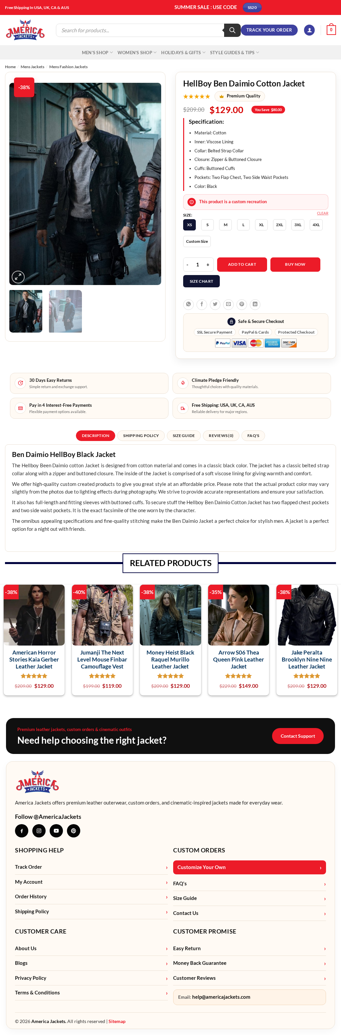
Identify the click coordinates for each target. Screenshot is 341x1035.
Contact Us (185, 913)
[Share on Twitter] (215, 304)
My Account (29, 882)
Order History (31, 896)
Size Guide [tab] (184, 435)
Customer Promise (204, 931)
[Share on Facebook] (201, 304)
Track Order (28, 867)
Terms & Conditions (37, 992)
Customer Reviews (194, 978)
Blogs (21, 963)
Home (10, 67)
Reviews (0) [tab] (221, 435)
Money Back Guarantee (199, 963)
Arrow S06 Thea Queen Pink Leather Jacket (238, 659)
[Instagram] (39, 830)
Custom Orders (199, 850)
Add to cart (242, 264)
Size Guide (185, 898)
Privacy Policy (30, 978)
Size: (187, 215)
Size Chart (201, 281)
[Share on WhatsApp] (188, 304)
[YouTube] (56, 830)
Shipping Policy (32, 911)
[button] (309, 30)
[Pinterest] (73, 830)
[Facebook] (21, 830)
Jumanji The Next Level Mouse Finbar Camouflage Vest (102, 659)
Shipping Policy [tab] (141, 435)
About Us (26, 948)
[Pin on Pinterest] (241, 304)
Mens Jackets (32, 67)
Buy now (295, 264)
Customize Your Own (201, 867)
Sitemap (117, 1021)
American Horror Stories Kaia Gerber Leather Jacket (34, 659)
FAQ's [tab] (253, 435)
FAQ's (180, 883)
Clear (322, 213)
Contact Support (298, 736)
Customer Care (41, 931)
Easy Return (187, 948)
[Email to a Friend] (228, 304)
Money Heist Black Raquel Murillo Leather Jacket (170, 659)
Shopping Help (39, 850)
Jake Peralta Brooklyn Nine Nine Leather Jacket (307, 659)
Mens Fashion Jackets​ (68, 67)
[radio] (189, 224)
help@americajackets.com (221, 997)
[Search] (232, 30)
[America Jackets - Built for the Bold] (25, 30)
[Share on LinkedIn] (255, 304)
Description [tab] (96, 435)
